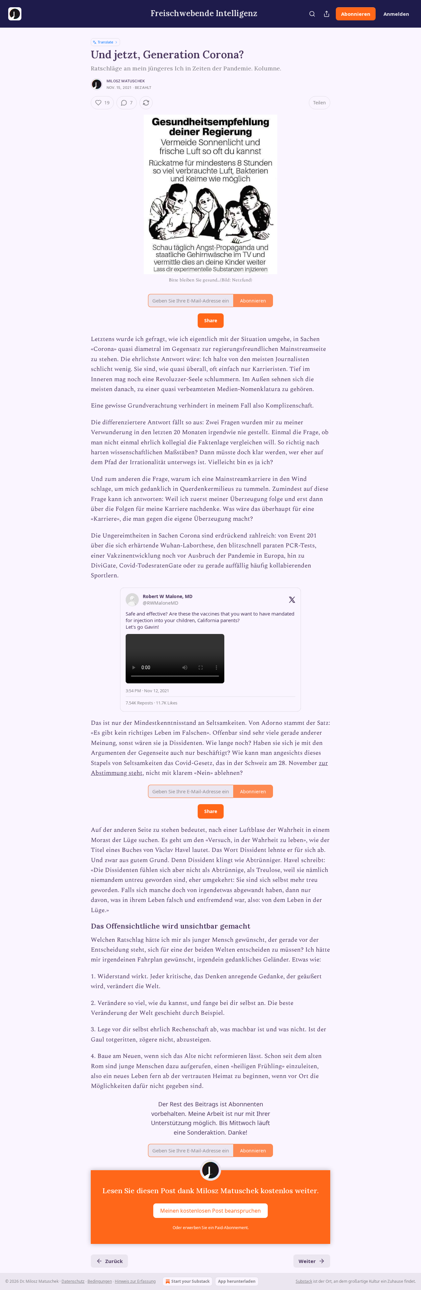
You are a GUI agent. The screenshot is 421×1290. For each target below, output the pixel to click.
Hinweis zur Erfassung (135, 1281)
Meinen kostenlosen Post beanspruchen (210, 1210)
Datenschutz (73, 1281)
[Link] (81, 926)
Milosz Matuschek (126, 81)
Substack (304, 1281)
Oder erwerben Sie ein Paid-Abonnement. (211, 1227)
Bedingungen (99, 1281)
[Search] (312, 13)
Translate (105, 41)
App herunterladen (237, 1281)
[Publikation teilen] (326, 13)
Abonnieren (355, 14)
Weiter (307, 1261)
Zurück (114, 1261)
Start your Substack (190, 1281)
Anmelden (396, 14)
